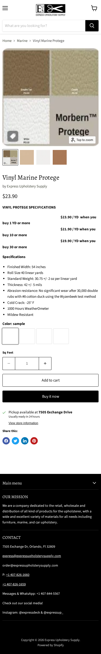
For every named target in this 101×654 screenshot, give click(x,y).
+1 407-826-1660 (17, 574)
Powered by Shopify (51, 645)
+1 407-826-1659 (14, 584)
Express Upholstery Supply (27, 186)
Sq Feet (7, 353)
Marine (22, 41)
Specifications (13, 256)
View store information (23, 423)
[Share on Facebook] (6, 440)
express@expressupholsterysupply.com (31, 556)
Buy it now (50, 396)
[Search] (92, 25)
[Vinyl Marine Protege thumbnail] (10, 157)
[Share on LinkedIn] (24, 440)
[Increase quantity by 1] (45, 363)
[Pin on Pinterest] (34, 440)
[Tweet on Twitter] (15, 440)
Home (7, 41)
